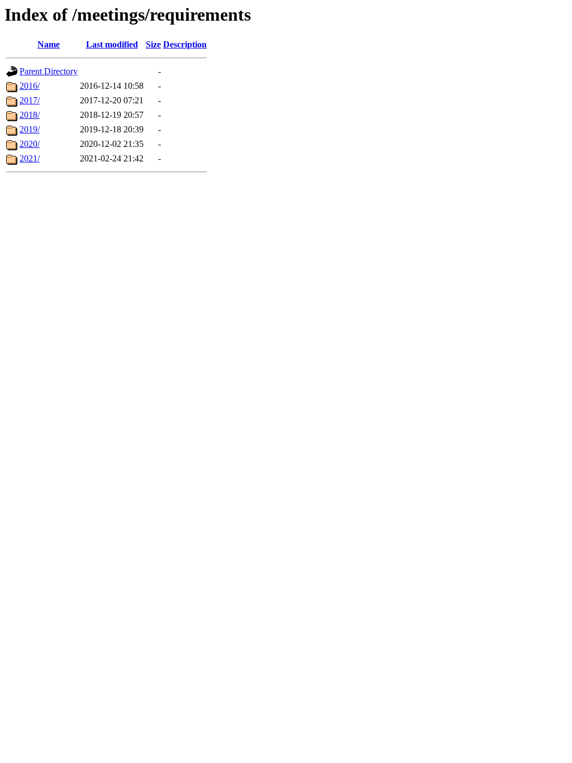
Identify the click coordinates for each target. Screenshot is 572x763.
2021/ (30, 158)
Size (153, 44)
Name (48, 44)
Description (185, 44)
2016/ (30, 85)
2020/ (30, 144)
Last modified (112, 44)
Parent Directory (49, 71)
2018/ (30, 115)
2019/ (30, 129)
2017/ (30, 100)
